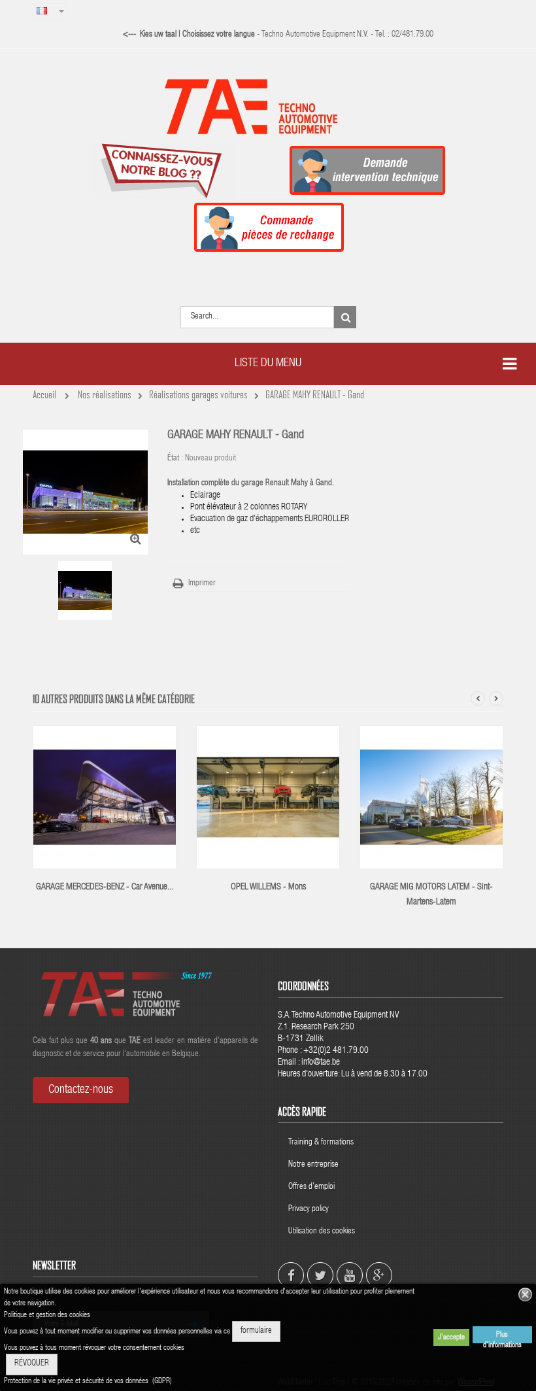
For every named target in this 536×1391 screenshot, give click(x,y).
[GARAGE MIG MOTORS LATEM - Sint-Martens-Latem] (431, 797)
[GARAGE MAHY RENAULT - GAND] (87, 590)
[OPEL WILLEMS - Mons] (268, 797)
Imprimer (202, 583)
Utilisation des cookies (321, 1232)
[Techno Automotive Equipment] (268, 106)
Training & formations (321, 1143)
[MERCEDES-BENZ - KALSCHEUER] (104, 797)
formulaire (256, 1331)
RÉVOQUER (31, 1364)
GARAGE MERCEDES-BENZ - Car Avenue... (104, 887)
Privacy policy (309, 1209)
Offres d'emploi (311, 1187)
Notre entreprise (313, 1165)
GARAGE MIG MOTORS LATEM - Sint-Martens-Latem (431, 895)
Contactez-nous (80, 1090)
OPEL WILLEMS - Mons (268, 887)
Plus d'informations (502, 1337)
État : (175, 459)
